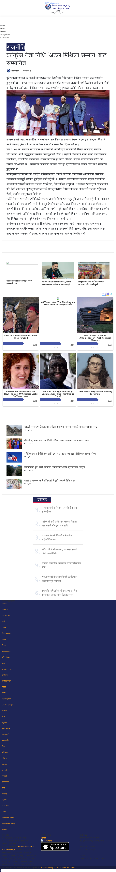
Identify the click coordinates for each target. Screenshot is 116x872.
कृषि (3, 788)
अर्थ (3, 621)
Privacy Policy (47, 867)
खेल (3, 663)
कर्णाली (4, 710)
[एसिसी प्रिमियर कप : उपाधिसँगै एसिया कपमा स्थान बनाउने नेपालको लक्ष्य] (14, 448)
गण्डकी (4, 776)
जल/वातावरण (6, 651)
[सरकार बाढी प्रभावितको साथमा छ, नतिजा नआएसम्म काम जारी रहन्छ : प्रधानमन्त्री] (58, 279)
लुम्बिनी (4, 722)
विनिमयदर (3, 31)
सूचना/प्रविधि (6, 699)
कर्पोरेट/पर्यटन (6, 681)
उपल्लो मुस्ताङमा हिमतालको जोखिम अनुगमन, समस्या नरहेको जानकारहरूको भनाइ (60, 426)
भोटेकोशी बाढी (4, 37)
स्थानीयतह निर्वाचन (8, 817)
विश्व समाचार (6, 633)
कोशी (4, 716)
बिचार (4, 645)
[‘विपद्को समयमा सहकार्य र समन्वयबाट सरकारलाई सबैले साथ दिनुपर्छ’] (93, 279)
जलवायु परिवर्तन (5, 34)
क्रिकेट (4, 800)
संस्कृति (4, 829)
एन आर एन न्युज (7, 705)
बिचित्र (4, 758)
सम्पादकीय (5, 740)
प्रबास (4, 639)
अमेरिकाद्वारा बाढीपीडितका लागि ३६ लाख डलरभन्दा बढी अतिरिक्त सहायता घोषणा (60, 453)
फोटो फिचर (6, 657)
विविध (4, 811)
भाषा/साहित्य (6, 728)
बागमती (4, 770)
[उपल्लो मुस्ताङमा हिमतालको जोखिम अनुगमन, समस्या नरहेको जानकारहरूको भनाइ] (14, 435)
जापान (4, 627)
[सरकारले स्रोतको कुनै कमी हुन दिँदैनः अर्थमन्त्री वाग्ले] (22, 264)
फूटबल (4, 794)
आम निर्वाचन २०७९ (8, 823)
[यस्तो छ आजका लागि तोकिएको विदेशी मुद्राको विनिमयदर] (14, 489)
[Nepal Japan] (58, 6)
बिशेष (3, 746)
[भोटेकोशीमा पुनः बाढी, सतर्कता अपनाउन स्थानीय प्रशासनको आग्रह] (14, 475)
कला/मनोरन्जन (7, 669)
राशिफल (3, 28)
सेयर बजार (5, 806)
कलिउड (4, 675)
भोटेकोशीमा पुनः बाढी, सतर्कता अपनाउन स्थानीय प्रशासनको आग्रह (54, 467)
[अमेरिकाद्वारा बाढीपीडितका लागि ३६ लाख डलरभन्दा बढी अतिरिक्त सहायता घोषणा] (14, 462)
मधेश (3, 693)
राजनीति (16, 47)
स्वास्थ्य (4, 764)
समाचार (4, 604)
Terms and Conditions (65, 867)
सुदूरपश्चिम (5, 782)
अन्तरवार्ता (5, 734)
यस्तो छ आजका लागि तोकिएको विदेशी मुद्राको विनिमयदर (49, 480)
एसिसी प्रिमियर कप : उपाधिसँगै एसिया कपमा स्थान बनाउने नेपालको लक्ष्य (56, 440)
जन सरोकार (6, 615)
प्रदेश (4, 687)
